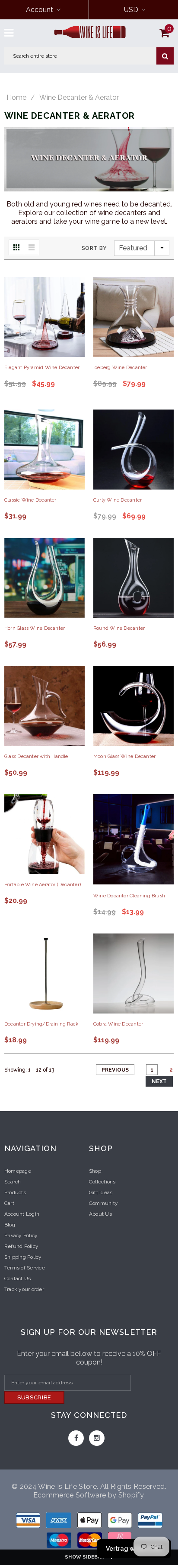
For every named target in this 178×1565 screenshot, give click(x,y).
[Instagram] (97, 1438)
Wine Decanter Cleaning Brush (129, 896)
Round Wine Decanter (119, 628)
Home (16, 98)
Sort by (94, 248)
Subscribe (34, 1397)
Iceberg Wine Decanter (120, 367)
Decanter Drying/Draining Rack (41, 1024)
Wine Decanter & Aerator (79, 98)
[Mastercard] (90, 1541)
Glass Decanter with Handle (36, 756)
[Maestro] (121, 1522)
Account (39, 10)
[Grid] (16, 247)
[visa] (29, 1522)
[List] (31, 247)
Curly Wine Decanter (117, 500)
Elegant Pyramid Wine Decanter (41, 367)
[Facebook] (76, 1438)
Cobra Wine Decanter (118, 1024)
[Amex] (59, 1522)
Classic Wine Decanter (30, 500)
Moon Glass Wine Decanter (124, 756)
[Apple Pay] (90, 1522)
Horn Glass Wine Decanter (34, 628)
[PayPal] (150, 1522)
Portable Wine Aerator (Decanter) (42, 884)
